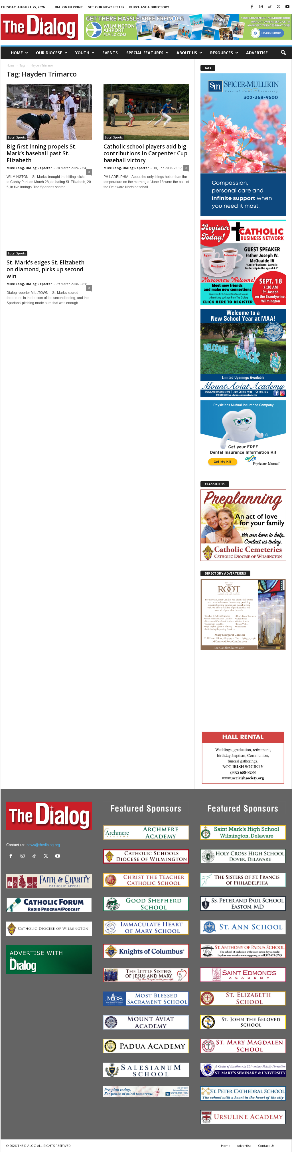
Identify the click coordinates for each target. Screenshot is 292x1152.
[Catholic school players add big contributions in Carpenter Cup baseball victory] (146, 112)
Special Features (144, 52)
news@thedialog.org (43, 845)
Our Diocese (49, 52)
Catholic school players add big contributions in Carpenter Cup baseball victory (145, 153)
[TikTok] (269, 7)
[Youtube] (287, 7)
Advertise (257, 52)
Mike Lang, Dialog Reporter (29, 168)
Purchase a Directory (149, 7)
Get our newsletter (106, 7)
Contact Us (266, 1145)
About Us (187, 52)
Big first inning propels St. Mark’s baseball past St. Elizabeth (41, 153)
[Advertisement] (243, 689)
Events (110, 52)
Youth (82, 52)
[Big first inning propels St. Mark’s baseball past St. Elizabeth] (49, 112)
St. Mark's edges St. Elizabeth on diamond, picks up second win (45, 269)
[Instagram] (260, 7)
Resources (221, 52)
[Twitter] (278, 7)
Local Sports (17, 137)
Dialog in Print (69, 7)
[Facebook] (252, 7)
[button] (283, 53)
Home (17, 52)
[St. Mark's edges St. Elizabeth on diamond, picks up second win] (49, 228)
